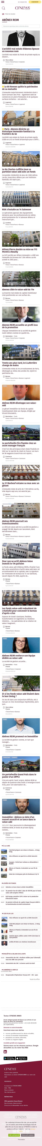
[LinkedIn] (6, 1052)
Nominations (9, 336)
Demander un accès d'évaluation (13, 1027)
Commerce (14, 426)
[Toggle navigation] (2, 2)
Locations (5, 192)
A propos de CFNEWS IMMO (13, 1086)
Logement (14, 69)
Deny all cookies (28, 1135)
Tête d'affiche (6, 31)
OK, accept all (14, 1135)
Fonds (4, 308)
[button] (3, 7)
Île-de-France (14, 62)
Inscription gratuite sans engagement (14, 1043)
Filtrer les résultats (10, 14)
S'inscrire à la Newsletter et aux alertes (16, 1105)
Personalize (21, 1139)
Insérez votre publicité (11, 1073)
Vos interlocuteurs (9, 1092)
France (8, 62)
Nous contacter (9, 1090)
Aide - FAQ (7, 1088)
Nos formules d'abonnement (13, 1103)
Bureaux (12, 192)
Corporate (22, 62)
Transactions (6, 69)
